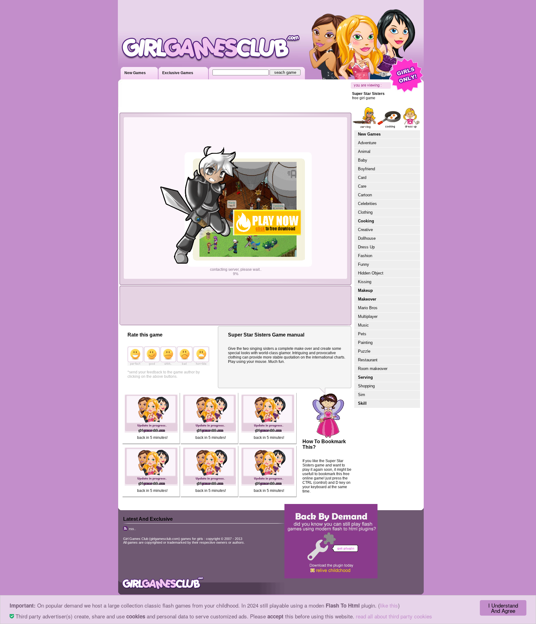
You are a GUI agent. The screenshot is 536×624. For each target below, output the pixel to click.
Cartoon (365, 195)
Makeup (365, 290)
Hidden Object (370, 273)
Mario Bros (367, 307)
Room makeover (372, 368)
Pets (362, 334)
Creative (365, 229)
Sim (361, 394)
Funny (363, 264)
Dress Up (366, 247)
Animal (364, 151)
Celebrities (367, 203)
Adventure (367, 142)
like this (389, 605)
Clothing (365, 212)
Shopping (366, 386)
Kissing (364, 281)
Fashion (365, 255)
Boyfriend (366, 169)
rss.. (132, 529)
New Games (135, 73)
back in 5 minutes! (152, 437)
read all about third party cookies (394, 616)
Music (363, 325)
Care (362, 186)
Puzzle (364, 351)
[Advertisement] (234, 96)
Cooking (366, 221)
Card (362, 177)
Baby (362, 160)
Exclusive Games (177, 73)
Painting (365, 342)
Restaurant (367, 360)
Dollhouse (367, 238)
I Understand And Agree (503, 607)
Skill (362, 403)
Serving (365, 377)
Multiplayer (367, 316)
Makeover (367, 299)
